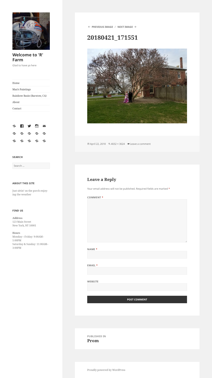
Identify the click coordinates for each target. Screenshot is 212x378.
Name (92, 249)
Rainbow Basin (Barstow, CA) (29, 95)
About (16, 102)
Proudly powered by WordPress (106, 370)
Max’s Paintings (21, 89)
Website (92, 281)
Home (16, 83)
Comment (95, 197)
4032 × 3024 (118, 144)
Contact (16, 108)
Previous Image (102, 27)
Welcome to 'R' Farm (27, 57)
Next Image (125, 27)
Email (92, 265)
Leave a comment (140, 144)
